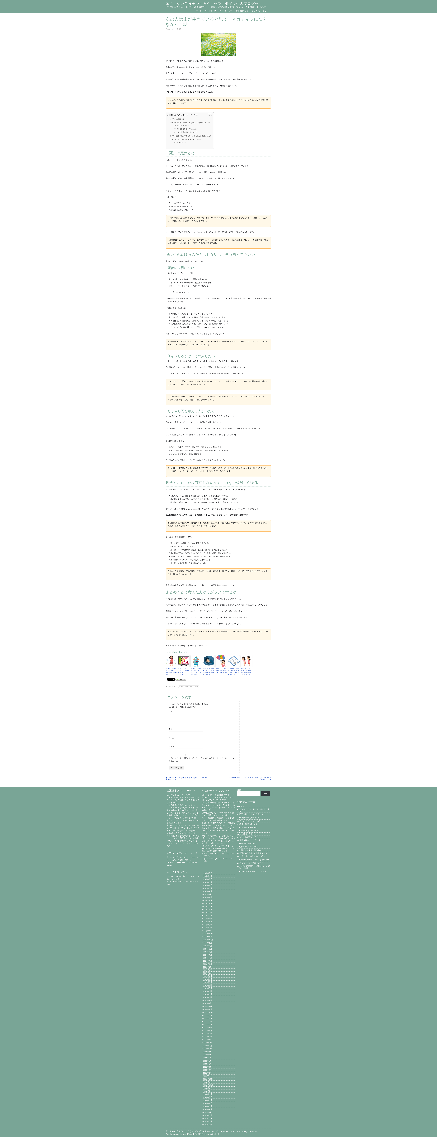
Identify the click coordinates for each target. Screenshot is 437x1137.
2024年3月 (207, 961)
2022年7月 (207, 1021)
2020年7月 (207, 1094)
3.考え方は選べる (245, 824)
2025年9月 (207, 906)
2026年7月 (207, 876)
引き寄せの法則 (246, 827)
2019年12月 (208, 1115)
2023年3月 (207, 997)
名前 (170, 729)
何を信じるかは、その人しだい (187, 129)
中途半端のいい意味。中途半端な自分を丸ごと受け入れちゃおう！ (233, 671)
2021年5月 (207, 1064)
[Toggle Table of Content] (208, 115)
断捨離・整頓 (245, 843)
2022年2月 (207, 1037)
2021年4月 (207, 1067)
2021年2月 (207, 1073)
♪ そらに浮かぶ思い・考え (188, 687)
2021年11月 (207, 1046)
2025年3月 (207, 925)
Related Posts (181, 142)
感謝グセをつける (247, 830)
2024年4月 (207, 958)
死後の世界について (183, 125)
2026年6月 (207, 879)
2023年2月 (207, 1000)
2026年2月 (207, 891)
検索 (239, 790)
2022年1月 (207, 1040)
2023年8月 (207, 982)
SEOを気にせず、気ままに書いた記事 (253, 809)
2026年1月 (207, 894)
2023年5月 (207, 991)
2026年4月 (207, 885)
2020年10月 (208, 1085)
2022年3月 (207, 1033)
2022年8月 (207, 1018)
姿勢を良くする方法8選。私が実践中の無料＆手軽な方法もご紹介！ (246, 671)
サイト (171, 746)
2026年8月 (207, 873)
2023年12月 (208, 970)
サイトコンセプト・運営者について (233, 11)
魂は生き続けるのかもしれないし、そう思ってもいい (190, 123)
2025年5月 (207, 919)
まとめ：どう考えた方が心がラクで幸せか (187, 139)
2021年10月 (208, 1049)
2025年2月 (207, 927)
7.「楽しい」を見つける (248, 850)
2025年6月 (207, 915)
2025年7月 (207, 912)
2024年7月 (207, 949)
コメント (173, 712)
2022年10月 (208, 1012)
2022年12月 (208, 1006)
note (240, 806)
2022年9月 (207, 1015)
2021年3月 (207, 1070)
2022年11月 (207, 1009)
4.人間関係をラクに (246, 834)
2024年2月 (207, 964)
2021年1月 (207, 1076)
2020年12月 (208, 1079)
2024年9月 (207, 943)
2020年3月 (207, 1106)
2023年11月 (207, 973)
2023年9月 (207, 979)
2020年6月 (207, 1097)
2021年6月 (207, 1061)
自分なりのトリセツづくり (251, 871)
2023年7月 (207, 985)
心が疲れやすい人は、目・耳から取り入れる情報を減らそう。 (250, 778)
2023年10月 (208, 976)
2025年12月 (208, 897)
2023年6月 (207, 988)
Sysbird (215, 1134)
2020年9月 (207, 1088)
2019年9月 (207, 1124)
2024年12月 (208, 934)
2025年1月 (207, 931)
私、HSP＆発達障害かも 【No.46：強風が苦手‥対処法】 (171, 671)
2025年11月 (207, 900)
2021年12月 (207, 1043)
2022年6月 (207, 1024)
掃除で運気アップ (247, 847)
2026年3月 (207, 888)
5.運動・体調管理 (245, 837)
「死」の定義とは (177, 119)
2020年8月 (207, 1091)
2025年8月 (207, 909)
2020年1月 (207, 1112)
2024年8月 (207, 946)
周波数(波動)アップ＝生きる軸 (252, 860)
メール (171, 738)
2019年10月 (208, 1121)
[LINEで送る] (181, 679)
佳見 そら (181, 29)
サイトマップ (210, 11)
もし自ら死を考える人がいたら (187, 132)
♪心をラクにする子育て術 (249, 863)
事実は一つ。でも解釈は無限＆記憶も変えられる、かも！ (221, 671)
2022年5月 (207, 1027)
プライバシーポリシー (261, 11)
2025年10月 (208, 903)
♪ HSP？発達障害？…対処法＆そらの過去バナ (254, 867)
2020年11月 (208, 1082)
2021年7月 (207, 1058)
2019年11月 (207, 1118)
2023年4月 (207, 994)
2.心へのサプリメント (247, 821)
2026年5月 (207, 882)
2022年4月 (207, 1031)
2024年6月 (207, 952)
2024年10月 (208, 940)
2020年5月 (207, 1100)
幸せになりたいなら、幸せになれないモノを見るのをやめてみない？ (208, 671)
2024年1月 (207, 967)
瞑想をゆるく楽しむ (248, 818)
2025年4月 (207, 921)
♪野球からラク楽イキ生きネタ (250, 853)
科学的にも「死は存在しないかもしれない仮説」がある (191, 136)
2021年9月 (207, 1052)
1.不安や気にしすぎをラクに (249, 814)
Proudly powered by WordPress (179, 1134)
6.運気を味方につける (247, 840)
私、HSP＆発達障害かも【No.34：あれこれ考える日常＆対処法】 (196, 671)
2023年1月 (207, 1003)
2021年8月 (207, 1055)
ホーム (199, 11)
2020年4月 (207, 1103)
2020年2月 (207, 1109)
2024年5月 (207, 955)
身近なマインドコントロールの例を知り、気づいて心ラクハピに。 (183, 671)
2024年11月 (208, 937)
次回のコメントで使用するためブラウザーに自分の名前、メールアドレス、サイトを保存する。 (202, 759)
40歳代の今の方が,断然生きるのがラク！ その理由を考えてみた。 (186, 778)
